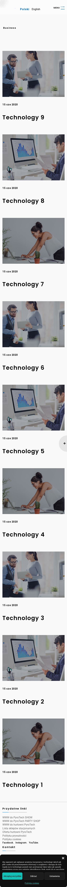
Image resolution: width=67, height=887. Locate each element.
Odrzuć (33, 876)
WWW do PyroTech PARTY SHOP (21, 821)
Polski (24, 9)
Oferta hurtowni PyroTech (17, 832)
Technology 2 (23, 701)
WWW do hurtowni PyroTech (18, 824)
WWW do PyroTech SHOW (17, 817)
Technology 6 (23, 368)
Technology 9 (23, 117)
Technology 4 (23, 534)
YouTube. (34, 842)
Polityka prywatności (14, 835)
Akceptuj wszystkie (12, 876)
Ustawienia (55, 876)
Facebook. (8, 842)
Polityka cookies (32, 883)
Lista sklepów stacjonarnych (18, 828)
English (36, 9)
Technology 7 (23, 284)
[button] (63, 858)
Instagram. (21, 842)
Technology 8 (23, 201)
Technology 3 (23, 618)
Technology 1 (22, 785)
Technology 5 (23, 451)
